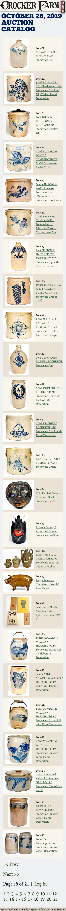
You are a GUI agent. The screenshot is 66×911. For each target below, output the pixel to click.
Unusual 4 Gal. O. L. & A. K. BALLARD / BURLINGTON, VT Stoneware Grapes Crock (48, 292)
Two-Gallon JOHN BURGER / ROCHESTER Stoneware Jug (49, 361)
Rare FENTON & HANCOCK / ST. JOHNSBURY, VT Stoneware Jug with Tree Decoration (47, 258)
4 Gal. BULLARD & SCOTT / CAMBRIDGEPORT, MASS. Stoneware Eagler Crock (47, 159)
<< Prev (11, 864)
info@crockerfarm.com (38, 909)
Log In (40, 884)
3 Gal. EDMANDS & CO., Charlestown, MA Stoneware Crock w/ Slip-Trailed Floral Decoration (49, 90)
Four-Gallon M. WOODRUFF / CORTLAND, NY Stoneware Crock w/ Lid (47, 124)
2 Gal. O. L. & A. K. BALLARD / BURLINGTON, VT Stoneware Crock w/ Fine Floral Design (47, 327)
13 (5, 899)
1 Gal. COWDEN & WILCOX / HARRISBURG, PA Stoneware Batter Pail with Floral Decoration (49, 716)
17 (30, 899)
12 (54, 893)
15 (18, 899)
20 (49, 899)
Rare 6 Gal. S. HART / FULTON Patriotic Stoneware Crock (48, 462)
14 (12, 899)
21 (55, 899)
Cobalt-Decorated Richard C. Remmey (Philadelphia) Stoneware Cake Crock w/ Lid (49, 782)
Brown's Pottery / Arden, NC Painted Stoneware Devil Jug (47, 531)
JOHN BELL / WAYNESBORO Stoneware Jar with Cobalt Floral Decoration (47, 813)
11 (49, 893)
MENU (63, 7)
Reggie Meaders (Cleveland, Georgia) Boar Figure (47, 584)
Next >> (11, 874)
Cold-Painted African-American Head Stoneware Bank (48, 497)
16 (24, 899)
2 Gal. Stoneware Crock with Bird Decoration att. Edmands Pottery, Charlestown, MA (46, 224)
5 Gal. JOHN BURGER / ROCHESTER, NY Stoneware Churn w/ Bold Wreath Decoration (49, 396)
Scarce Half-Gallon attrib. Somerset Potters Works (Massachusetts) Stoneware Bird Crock (48, 192)
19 (42, 899)
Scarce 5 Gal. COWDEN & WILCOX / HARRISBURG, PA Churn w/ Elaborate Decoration (49, 682)
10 (42, 893)
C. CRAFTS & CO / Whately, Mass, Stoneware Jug (46, 56)
